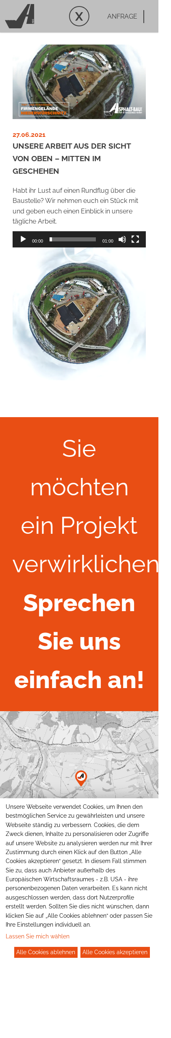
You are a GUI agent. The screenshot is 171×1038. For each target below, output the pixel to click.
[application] (79, 313)
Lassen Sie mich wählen (37, 936)
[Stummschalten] (122, 239)
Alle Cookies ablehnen (45, 952)
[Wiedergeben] (23, 239)
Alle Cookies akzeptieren (114, 952)
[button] (79, 247)
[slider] (73, 239)
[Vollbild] (135, 239)
